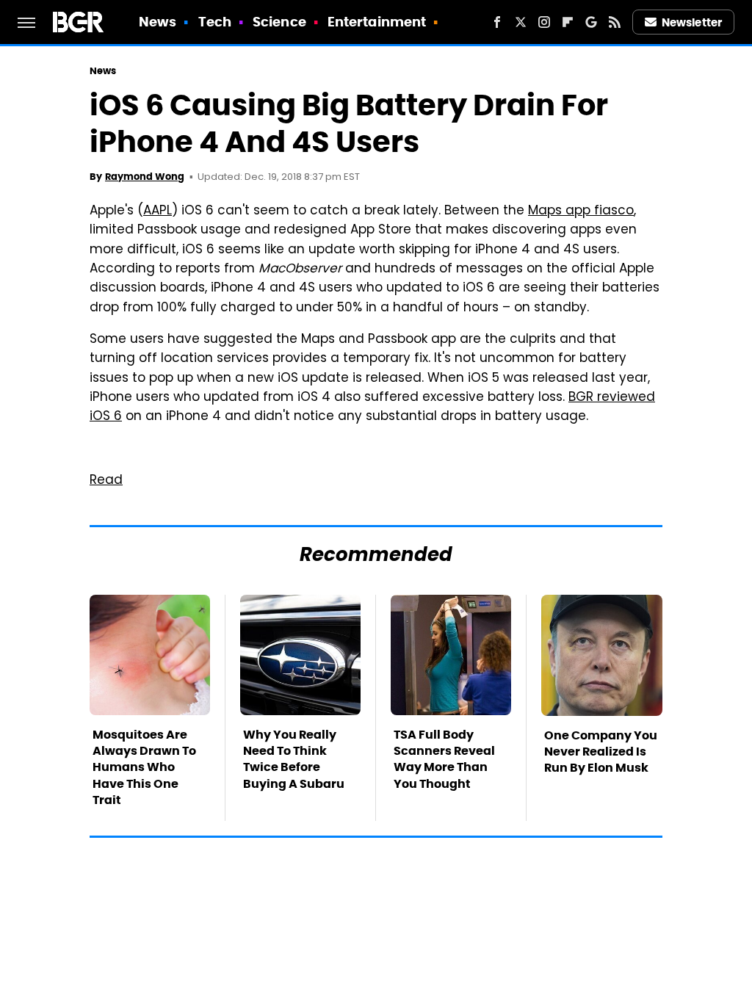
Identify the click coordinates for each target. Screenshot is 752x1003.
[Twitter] (521, 22)
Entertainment (377, 21)
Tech (214, 21)
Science (279, 21)
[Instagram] (544, 22)
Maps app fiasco (581, 211)
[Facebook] (497, 22)
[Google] (591, 22)
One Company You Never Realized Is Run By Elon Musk (600, 752)
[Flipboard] (568, 22)
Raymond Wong (144, 176)
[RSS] (615, 22)
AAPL (157, 211)
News (157, 21)
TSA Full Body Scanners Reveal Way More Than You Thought (444, 759)
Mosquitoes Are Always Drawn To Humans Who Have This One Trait (144, 767)
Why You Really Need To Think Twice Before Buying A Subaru (293, 759)
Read (106, 481)
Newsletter (692, 22)
